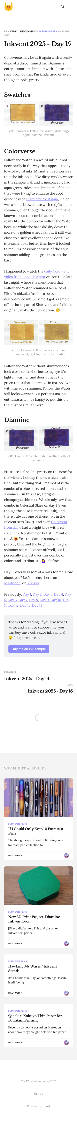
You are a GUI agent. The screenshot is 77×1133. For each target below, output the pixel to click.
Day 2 (37, 594)
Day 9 (44, 600)
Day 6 (12, 600)
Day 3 (47, 594)
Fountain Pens (49, 31)
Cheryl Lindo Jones (21, 31)
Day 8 (33, 600)
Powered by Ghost (38, 1106)
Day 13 (25, 605)
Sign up (38, 1093)
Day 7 (22, 600)
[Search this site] (63, 6)
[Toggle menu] (70, 6)
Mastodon (12, 583)
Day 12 (13, 605)
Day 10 (56, 600)
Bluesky (32, 583)
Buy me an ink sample (29, 649)
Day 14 (37, 605)
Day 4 (58, 594)
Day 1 (27, 594)
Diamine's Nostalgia (42, 199)
